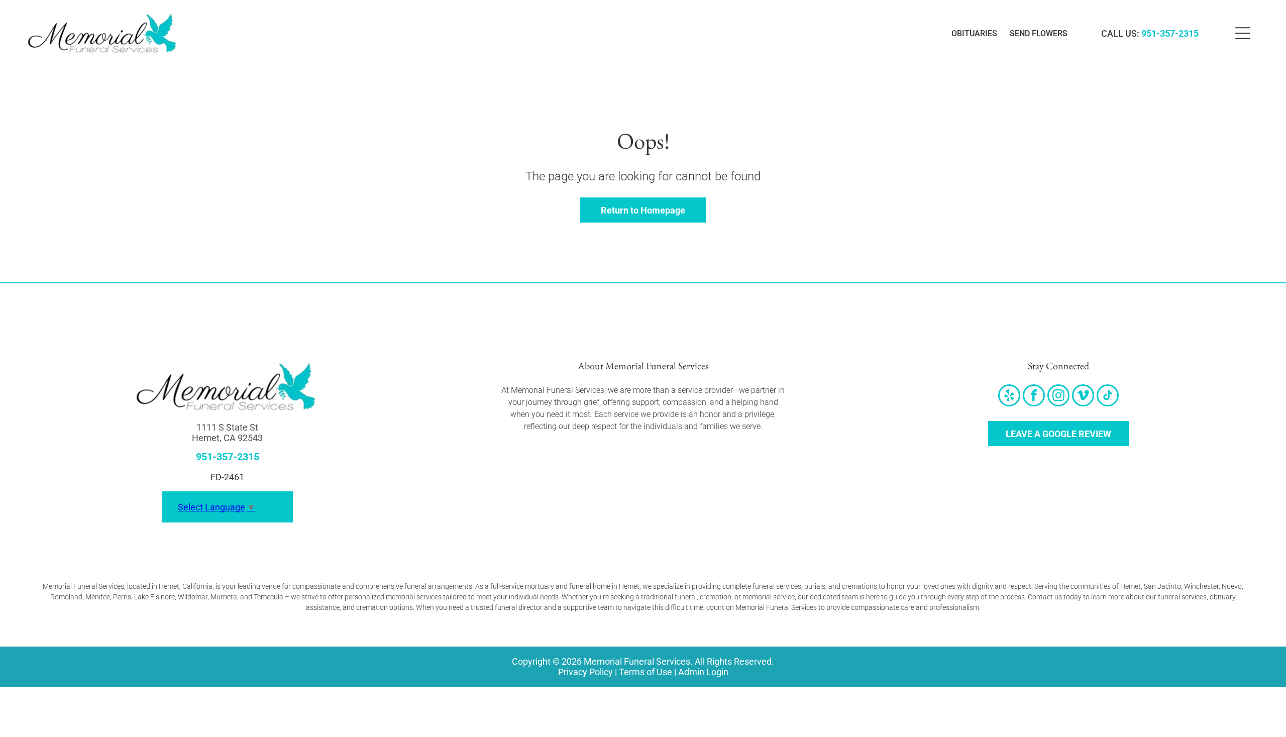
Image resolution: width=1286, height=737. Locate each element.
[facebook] (1034, 396)
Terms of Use (645, 672)
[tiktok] (1108, 396)
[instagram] (1058, 396)
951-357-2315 (1170, 33)
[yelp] (1009, 396)
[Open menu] (1242, 33)
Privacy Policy (585, 672)
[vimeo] (1083, 396)
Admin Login (703, 672)
